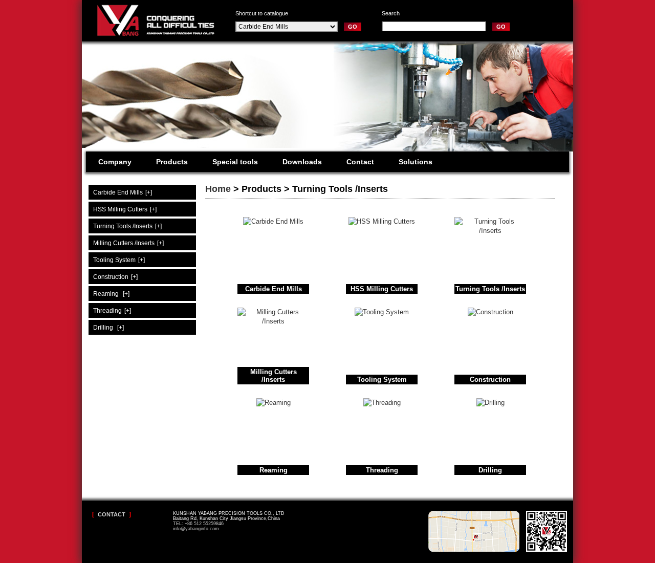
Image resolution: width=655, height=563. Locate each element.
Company (115, 162)
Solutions (415, 162)
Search (391, 13)
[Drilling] (490, 402)
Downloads (302, 162)
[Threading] (382, 402)
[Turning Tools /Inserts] (490, 230)
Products (172, 162)
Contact (360, 162)
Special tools (235, 162)
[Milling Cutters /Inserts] (273, 321)
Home (218, 189)
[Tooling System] (382, 312)
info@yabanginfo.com (196, 528)
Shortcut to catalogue (261, 13)
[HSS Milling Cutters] (381, 221)
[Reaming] (273, 402)
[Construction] (490, 312)
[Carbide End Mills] (273, 221)
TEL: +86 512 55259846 (198, 523)
